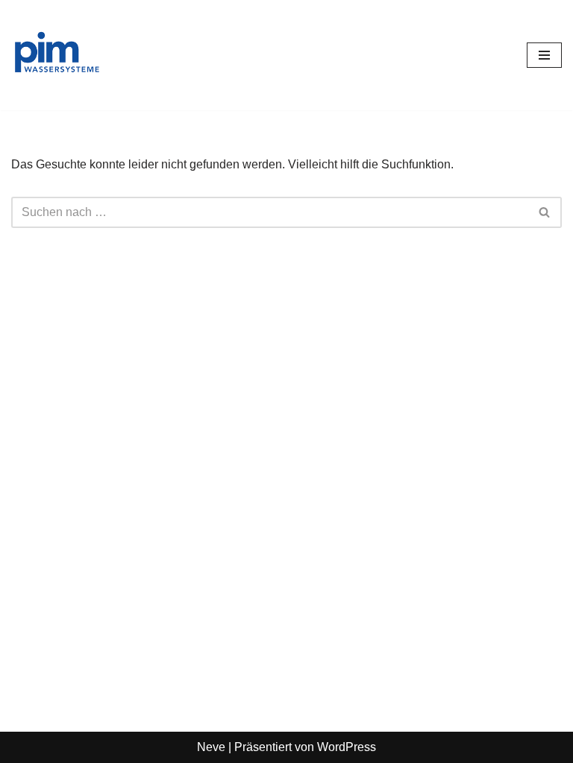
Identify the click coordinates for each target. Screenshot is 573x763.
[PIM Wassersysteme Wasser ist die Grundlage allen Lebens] (56, 55)
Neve (211, 747)
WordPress (346, 747)
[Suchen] (545, 212)
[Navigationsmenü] (544, 55)
